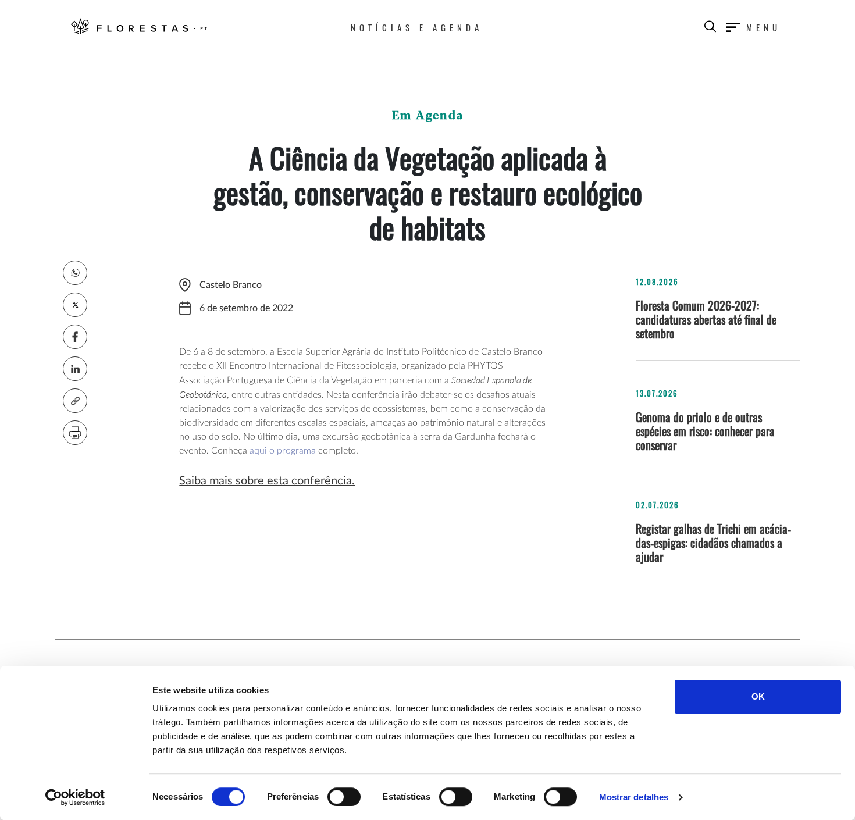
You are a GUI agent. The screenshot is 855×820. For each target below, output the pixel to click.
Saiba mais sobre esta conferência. (267, 481)
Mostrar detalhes (634, 797)
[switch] (344, 796)
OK (758, 696)
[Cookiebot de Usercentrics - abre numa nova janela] (75, 797)
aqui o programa (283, 450)
